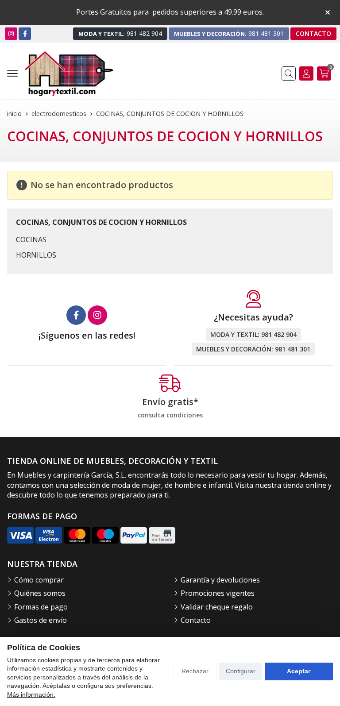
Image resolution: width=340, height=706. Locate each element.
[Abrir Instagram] (11, 33)
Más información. (31, 694)
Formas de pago (41, 607)
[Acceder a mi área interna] (306, 73)
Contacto (196, 620)
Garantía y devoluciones (220, 580)
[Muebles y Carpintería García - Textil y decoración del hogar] (69, 73)
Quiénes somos (40, 593)
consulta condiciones (170, 415)
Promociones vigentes (218, 593)
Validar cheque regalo (217, 607)
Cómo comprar (39, 580)
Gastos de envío (40, 620)
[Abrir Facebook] (25, 33)
